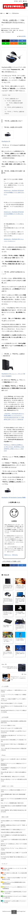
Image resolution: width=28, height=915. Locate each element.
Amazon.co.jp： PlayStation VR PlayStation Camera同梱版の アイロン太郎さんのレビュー (14, 192)
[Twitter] (6, 41)
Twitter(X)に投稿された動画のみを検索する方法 (11, 832)
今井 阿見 (23, 36)
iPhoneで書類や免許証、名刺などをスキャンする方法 (12, 776)
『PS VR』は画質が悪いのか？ (11, 98)
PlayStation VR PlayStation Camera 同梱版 (14, 497)
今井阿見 (14, 521)
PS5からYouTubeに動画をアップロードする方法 (11, 703)
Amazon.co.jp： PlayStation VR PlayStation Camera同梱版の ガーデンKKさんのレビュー (14, 213)
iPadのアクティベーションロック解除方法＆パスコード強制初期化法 (14, 887)
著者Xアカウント (7, 554)
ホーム (3, 13)
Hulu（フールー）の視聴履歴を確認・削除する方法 (12, 803)
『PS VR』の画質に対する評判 (13, 100)
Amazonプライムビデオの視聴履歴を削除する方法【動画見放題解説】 (13, 883)
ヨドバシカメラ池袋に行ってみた (8, 725)
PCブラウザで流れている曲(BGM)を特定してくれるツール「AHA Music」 (14, 892)
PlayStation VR (6, 141)
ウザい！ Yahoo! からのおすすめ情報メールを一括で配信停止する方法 (14, 878)
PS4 (11, 30)
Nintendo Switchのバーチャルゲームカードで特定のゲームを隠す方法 (14, 897)
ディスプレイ (8, 32)
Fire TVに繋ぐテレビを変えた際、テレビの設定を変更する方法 (14, 873)
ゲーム (9, 13)
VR (17, 30)
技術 (13, 32)
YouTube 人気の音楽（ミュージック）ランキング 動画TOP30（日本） (14, 869)
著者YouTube (15, 554)
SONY (14, 30)
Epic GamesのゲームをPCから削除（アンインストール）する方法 (14, 901)
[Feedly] (22, 43)
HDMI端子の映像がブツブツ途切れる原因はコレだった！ (13, 829)
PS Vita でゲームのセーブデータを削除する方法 (11, 728)
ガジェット (21, 30)
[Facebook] (14, 41)
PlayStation (16, 13)
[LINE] (6, 43)
